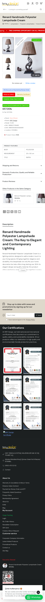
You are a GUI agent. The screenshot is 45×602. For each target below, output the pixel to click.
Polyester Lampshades (27, 24)
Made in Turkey (9, 94)
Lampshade (14, 24)
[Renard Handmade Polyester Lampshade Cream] (5, 565)
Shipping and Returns (11, 165)
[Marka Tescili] (12, 360)
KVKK (23, 596)
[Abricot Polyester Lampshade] (8, 198)
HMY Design (13, 120)
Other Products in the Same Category (17, 189)
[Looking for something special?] (41, 9)
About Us (6, 478)
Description (8, 224)
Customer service (10, 533)
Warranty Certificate (23, 94)
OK (38, 592)
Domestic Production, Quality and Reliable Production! (18, 173)
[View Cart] (41, 3)
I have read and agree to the (21, 320)
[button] (15, 201)
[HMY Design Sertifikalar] (32, 360)
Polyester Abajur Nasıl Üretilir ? (13, 99)
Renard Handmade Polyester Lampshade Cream (25, 565)
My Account (7, 510)
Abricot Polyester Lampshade (23, 196)
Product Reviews (9, 181)
